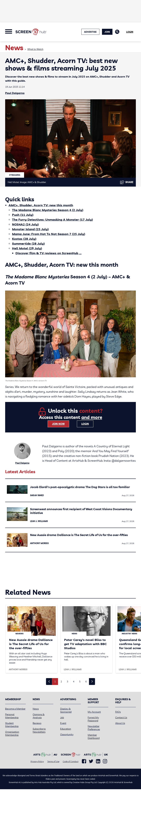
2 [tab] (61, 681)
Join (107, 31)
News (36, 708)
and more (91, 417)
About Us (120, 723)
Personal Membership (12, 716)
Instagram (105, 761)
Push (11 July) (22, 215)
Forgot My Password (93, 719)
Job (62, 717)
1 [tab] (55, 681)
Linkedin (98, 761)
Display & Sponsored (66, 710)
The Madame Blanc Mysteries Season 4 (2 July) (47, 210)
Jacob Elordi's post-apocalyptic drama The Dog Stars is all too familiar (80, 487)
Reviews (37, 723)
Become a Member (15, 708)
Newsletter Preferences (94, 728)
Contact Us (121, 717)
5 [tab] (79, 681)
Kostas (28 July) (24, 239)
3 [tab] (67, 681)
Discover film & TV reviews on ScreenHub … (48, 253)
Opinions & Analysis (39, 716)
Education (65, 728)
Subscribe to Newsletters (39, 730)
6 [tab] (86, 681)
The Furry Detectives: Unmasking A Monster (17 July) (52, 220)
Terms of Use (53, 761)
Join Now (58, 423)
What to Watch (35, 49)
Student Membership (12, 725)
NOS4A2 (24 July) (25, 224)
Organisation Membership (12, 733)
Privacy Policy (37, 761)
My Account (94, 711)
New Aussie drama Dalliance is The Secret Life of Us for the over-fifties (79, 535)
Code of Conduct (70, 761)
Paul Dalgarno (15, 93)
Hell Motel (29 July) (27, 248)
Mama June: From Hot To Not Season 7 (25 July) (48, 234)
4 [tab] (73, 681)
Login (129, 31)
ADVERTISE (90, 31)
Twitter (91, 761)
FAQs (118, 711)
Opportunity (66, 734)
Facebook (84, 761)
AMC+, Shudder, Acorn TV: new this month (41, 205)
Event (63, 723)
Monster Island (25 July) (30, 229)
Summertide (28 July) (28, 243)
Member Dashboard (94, 736)
